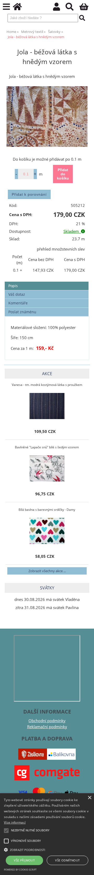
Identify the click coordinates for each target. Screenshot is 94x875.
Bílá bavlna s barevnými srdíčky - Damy (47, 509)
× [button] (89, 798)
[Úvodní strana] (20, 8)
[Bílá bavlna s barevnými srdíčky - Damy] (47, 531)
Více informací (15, 822)
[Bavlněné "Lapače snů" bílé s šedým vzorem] (47, 468)
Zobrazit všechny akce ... (47, 571)
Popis (13, 285)
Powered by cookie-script (20, 869)
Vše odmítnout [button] (67, 860)
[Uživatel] (59, 8)
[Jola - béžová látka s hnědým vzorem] (47, 116)
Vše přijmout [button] (24, 860)
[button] (47, 849)
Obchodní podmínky (47, 720)
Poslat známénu (22, 311)
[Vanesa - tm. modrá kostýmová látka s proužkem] (47, 406)
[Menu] (6, 7)
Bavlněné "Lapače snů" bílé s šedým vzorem (47, 447)
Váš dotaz (16, 294)
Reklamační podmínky (47, 726)
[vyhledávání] (72, 8)
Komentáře (18, 302)
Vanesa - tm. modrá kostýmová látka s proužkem (47, 385)
